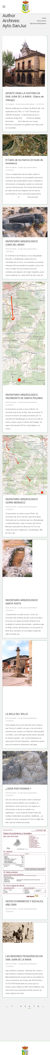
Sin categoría (9, 104)
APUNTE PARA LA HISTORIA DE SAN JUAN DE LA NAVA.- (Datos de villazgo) (24, 96)
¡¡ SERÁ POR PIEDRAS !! (18, 788)
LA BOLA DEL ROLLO (16, 714)
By (25, 104)
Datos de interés (11, 167)
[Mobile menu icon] (3, 6)
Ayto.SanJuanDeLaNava (25, 25)
